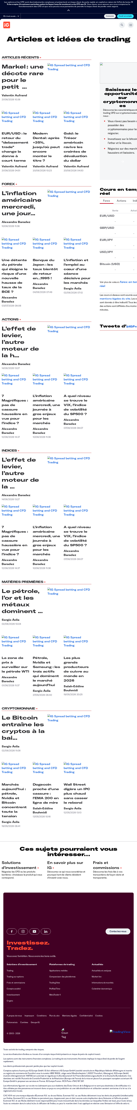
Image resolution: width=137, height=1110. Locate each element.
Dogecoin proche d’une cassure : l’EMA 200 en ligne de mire (46, 793)
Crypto (10, 1000)
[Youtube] (34, 931)
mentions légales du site (115, 298)
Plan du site (54, 1015)
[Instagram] (23, 931)
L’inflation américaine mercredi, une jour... (21, 203)
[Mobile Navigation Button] (131, 25)
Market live (96, 976)
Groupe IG (35, 1022)
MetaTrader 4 (55, 994)
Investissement (13, 994)
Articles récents (20, 57)
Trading (10, 970)
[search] (122, 25)
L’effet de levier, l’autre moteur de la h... (20, 342)
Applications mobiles (58, 970)
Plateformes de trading (62, 964)
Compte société (14, 988)
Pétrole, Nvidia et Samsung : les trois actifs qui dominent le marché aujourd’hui (46, 671)
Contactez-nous (118, 931)
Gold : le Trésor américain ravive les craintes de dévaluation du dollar (75, 146)
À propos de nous (14, 1015)
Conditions (42, 1015)
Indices (9, 450)
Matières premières (22, 582)
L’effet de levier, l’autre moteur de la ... (20, 473)
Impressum (29, 1015)
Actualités (97, 964)
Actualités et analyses (101, 970)
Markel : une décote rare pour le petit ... (23, 76)
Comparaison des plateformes (62, 976)
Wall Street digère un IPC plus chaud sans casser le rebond (77, 793)
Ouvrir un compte (125, 16)
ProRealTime (54, 988)
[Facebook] (12, 931)
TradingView (54, 982)
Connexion (110, 16)
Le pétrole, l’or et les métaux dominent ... (22, 601)
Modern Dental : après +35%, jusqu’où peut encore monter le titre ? (46, 146)
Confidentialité (86, 1015)
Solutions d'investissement (22, 964)
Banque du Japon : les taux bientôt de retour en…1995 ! (45, 269)
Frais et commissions (16, 982)
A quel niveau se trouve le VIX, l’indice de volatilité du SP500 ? (77, 405)
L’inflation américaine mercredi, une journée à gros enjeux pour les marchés (46, 409)
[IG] (6, 25)
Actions (10, 319)
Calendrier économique (102, 988)
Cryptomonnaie (18, 708)
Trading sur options (15, 976)
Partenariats (12, 1022)
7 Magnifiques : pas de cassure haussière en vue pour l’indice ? (15, 409)
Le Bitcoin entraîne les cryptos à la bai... (23, 727)
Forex (8, 184)
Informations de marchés (102, 982)
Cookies (98, 1015)
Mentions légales (69, 1015)
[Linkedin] (46, 931)
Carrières (24, 1022)
